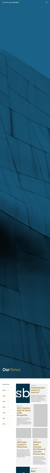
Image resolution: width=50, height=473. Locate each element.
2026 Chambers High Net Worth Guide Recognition (24, 411)
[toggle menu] (47, 2)
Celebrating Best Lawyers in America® (38, 390)
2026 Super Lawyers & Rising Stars (22, 444)
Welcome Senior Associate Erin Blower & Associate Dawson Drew (39, 448)
